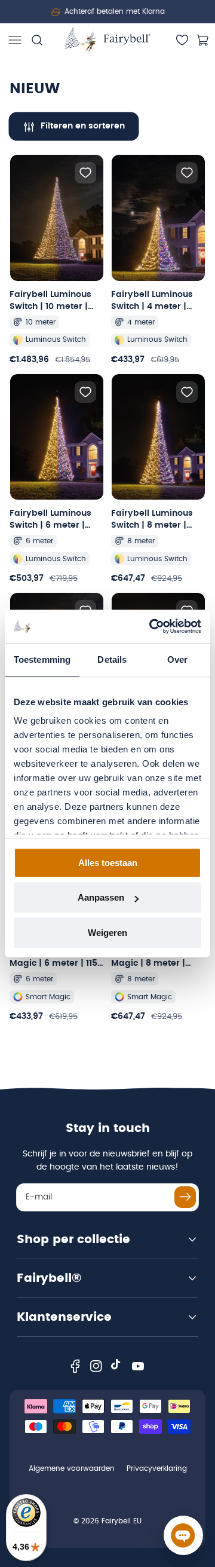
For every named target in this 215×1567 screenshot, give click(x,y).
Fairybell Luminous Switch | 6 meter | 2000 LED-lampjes (50, 520)
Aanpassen (101, 897)
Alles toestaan (107, 863)
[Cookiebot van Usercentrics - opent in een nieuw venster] (151, 626)
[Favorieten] (182, 40)
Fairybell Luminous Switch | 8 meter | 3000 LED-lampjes (152, 520)
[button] (15, 40)
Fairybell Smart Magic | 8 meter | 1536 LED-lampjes (149, 958)
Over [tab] (177, 659)
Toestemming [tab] (42, 659)
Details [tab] (112, 659)
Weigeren (107, 933)
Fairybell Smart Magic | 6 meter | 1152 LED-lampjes (56, 958)
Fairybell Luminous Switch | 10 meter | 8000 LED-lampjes (50, 301)
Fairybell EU (122, 1521)
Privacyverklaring (157, 1468)
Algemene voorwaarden (72, 1468)
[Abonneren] (185, 1197)
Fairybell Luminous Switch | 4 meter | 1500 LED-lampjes (152, 301)
